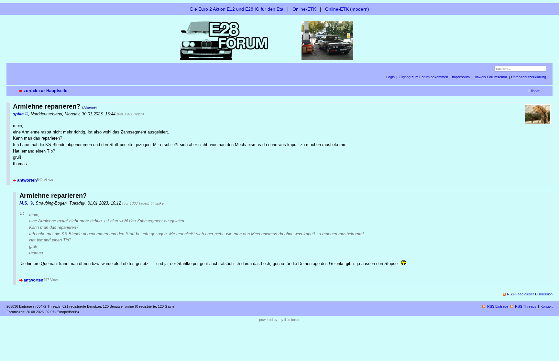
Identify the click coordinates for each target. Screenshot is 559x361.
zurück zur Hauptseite (45, 90)
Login (390, 77)
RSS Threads (525, 306)
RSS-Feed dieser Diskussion (530, 294)
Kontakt (547, 306)
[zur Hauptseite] (279, 40)
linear (535, 91)
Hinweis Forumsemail (490, 77)
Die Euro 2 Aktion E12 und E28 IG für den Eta (236, 9)
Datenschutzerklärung (528, 77)
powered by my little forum (279, 320)
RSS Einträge (497, 306)
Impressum (461, 77)
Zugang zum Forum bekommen (423, 77)
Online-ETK (304, 9)
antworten (27, 180)
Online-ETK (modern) (347, 9)
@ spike (157, 203)
